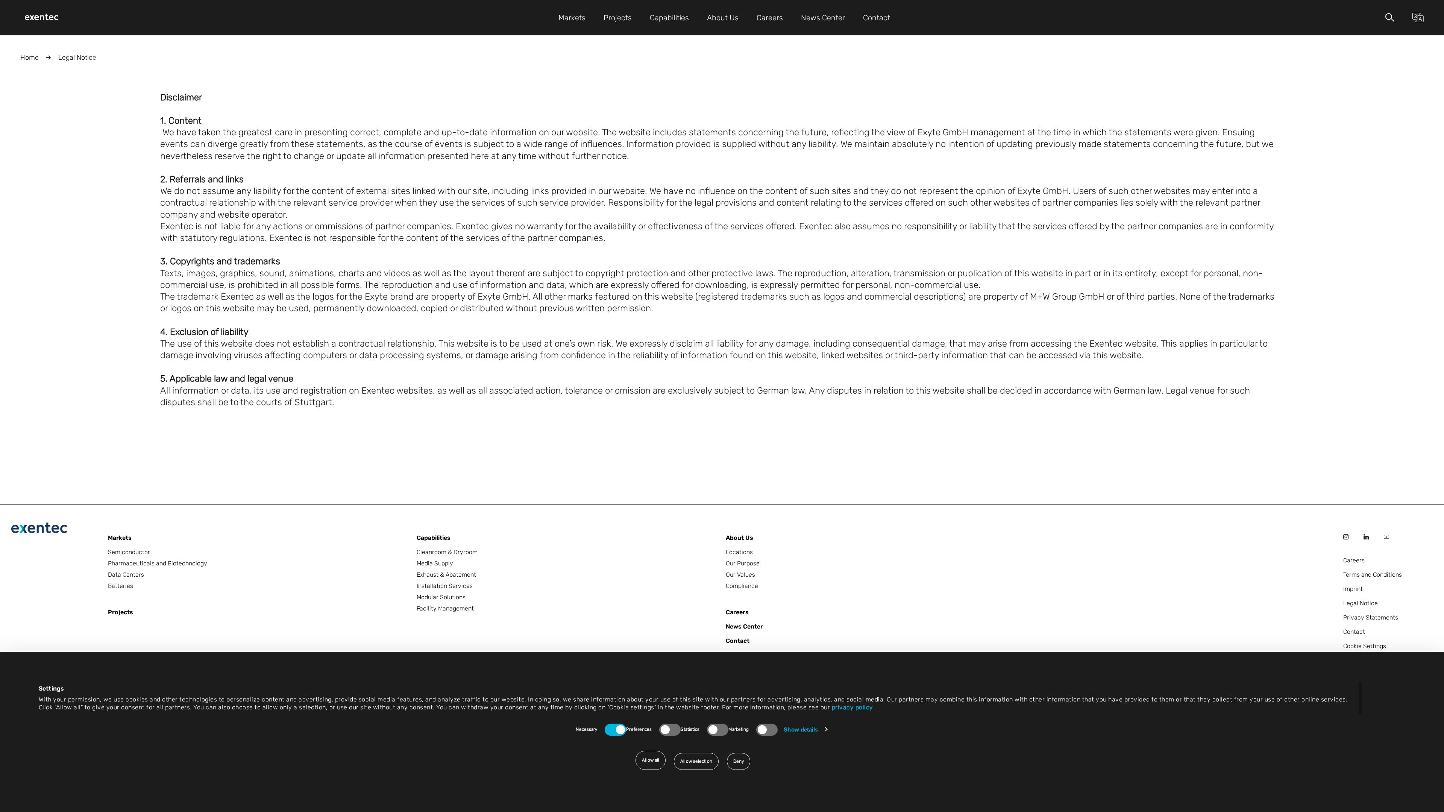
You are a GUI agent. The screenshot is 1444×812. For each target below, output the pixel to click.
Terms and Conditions (1372, 574)
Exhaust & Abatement (446, 574)
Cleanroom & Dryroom (447, 552)
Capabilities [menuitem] (669, 17)
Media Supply (435, 563)
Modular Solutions (441, 597)
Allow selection (696, 761)
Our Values (740, 574)
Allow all (650, 760)
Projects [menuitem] (618, 17)
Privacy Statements (1370, 617)
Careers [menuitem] (770, 17)
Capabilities (433, 537)
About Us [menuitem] (723, 17)
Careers (737, 612)
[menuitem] (41, 18)
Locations (739, 552)
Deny (738, 761)
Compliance (742, 585)
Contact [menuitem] (876, 17)
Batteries (120, 585)
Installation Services (445, 585)
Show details (801, 729)
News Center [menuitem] (823, 17)
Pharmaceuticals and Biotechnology (157, 563)
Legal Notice (1360, 603)
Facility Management (445, 608)
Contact (737, 640)
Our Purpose (743, 563)
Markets (120, 537)
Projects (120, 612)
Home (29, 57)
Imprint (1353, 588)
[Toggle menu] (1389, 17)
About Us (739, 537)
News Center (744, 626)
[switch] (670, 730)
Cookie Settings (1364, 646)
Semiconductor (129, 552)
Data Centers (126, 574)
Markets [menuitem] (571, 17)
